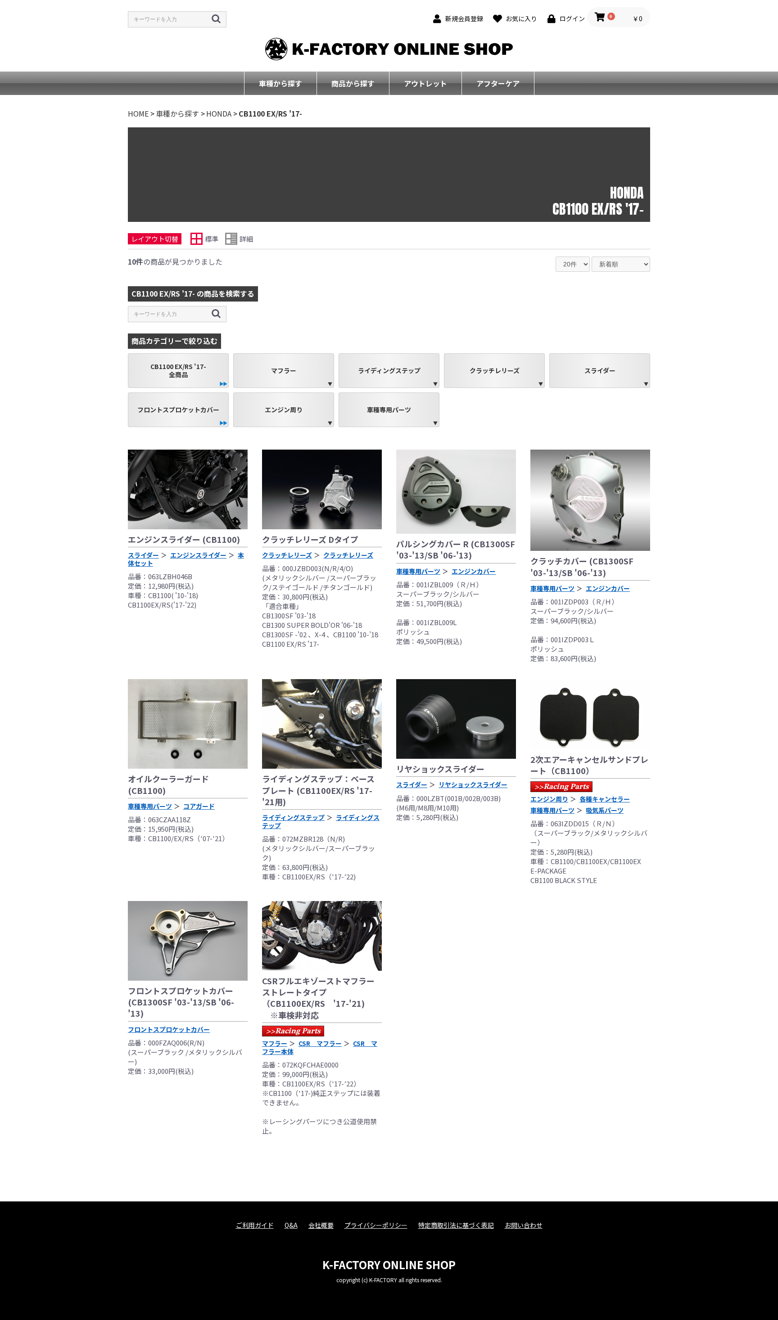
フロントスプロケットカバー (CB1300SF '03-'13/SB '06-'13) (181, 1002)
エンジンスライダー (198, 554)
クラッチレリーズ (495, 370)
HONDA (218, 113)
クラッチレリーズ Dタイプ (310, 539)
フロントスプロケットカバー (178, 409)
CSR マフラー (320, 1043)
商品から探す (353, 83)
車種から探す (280, 83)
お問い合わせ (524, 1225)
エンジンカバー (474, 571)
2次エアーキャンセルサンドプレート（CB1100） (589, 764)
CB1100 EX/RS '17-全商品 (178, 370)
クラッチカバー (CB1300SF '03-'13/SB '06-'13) (581, 566)
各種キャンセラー (604, 798)
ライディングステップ (389, 370)
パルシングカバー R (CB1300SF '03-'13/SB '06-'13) (455, 549)
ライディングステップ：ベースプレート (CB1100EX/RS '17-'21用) (318, 790)
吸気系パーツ (605, 810)
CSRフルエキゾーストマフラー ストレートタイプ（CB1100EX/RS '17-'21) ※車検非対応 (318, 998)
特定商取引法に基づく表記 (456, 1225)
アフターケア (498, 83)
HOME (138, 113)
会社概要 (321, 1225)
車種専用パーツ (389, 409)
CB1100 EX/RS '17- (270, 113)
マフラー (283, 370)
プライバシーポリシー (375, 1225)
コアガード (199, 806)
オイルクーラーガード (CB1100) (168, 784)
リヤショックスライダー (440, 769)
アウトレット (425, 83)
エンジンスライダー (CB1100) (184, 539)
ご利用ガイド (255, 1225)
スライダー (599, 370)
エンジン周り (284, 409)
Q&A (291, 1225)
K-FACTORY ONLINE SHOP (389, 1264)
